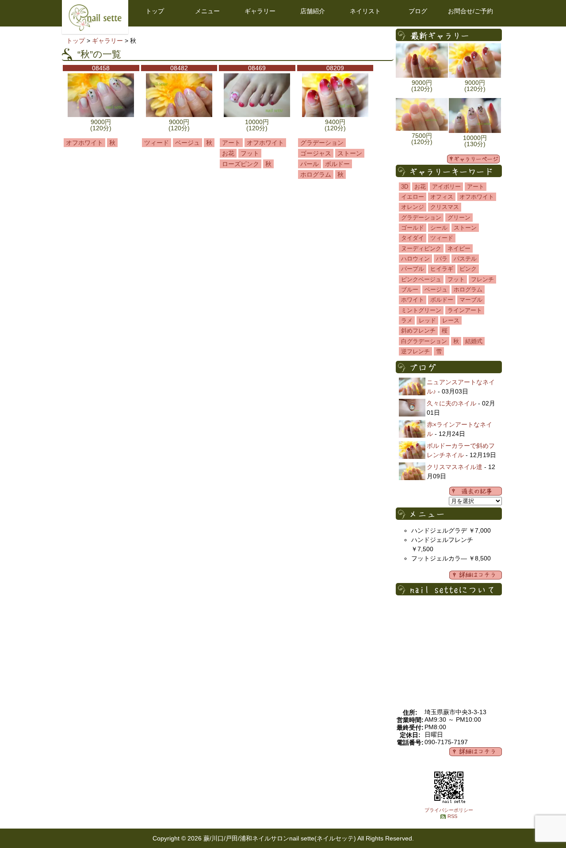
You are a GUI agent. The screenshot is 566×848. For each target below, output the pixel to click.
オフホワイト (84, 142)
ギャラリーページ (473, 159)
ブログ (418, 11)
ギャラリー (260, 11)
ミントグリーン (421, 310)
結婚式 (473, 341)
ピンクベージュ (421, 279)
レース (450, 320)
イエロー (412, 196)
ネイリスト (365, 11)
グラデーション (322, 142)
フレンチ (482, 279)
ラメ (407, 320)
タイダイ (412, 238)
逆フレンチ (415, 351)
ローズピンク (240, 163)
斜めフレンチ (418, 330)
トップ (154, 11)
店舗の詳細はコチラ (475, 751)
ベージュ (187, 142)
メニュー (207, 11)
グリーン (458, 217)
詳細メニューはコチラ (475, 575)
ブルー (409, 289)
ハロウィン (415, 258)
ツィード (156, 142)
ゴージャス (315, 153)
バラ (441, 258)
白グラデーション (424, 341)
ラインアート (464, 310)
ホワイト (412, 299)
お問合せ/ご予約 (470, 11)
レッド (427, 320)
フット (250, 153)
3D (404, 186)
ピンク (468, 268)
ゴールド (412, 227)
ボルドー (337, 163)
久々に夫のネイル (451, 403)
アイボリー (446, 186)
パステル (465, 258)
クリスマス (444, 207)
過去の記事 (475, 491)
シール (438, 227)
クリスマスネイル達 (454, 466)
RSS (452, 816)
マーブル (470, 299)
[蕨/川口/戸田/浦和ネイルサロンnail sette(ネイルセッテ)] (95, 28)
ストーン (349, 153)
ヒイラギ (441, 268)
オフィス (441, 196)
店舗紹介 (312, 11)
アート (231, 142)
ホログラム (315, 174)
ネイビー (458, 248)
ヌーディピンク (421, 248)
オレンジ (412, 207)
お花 (228, 153)
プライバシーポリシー (448, 810)
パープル (412, 268)
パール (309, 163)
